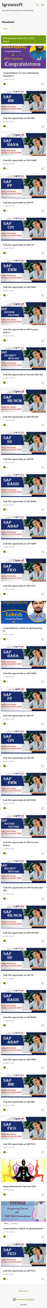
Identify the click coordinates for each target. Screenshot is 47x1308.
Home (5, 28)
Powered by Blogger (25, 1299)
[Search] (37, 5)
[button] (42, 84)
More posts (23, 1291)
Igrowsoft (12, 4)
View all (6, 41)
